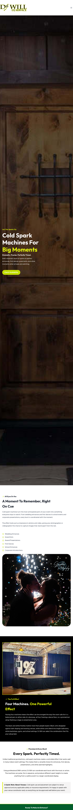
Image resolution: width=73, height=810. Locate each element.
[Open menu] (71, 7)
